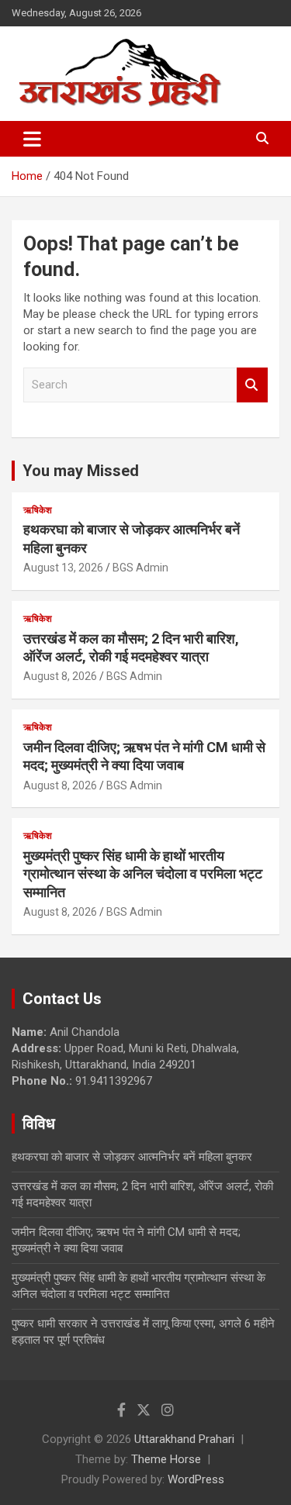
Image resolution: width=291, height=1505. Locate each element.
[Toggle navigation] (32, 139)
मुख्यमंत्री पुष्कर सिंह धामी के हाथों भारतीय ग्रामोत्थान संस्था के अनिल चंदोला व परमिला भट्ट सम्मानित (142, 873)
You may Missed (81, 470)
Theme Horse (166, 1459)
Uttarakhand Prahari (184, 1439)
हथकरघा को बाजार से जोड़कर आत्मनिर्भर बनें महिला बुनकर (132, 1157)
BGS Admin (140, 567)
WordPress (196, 1479)
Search (252, 385)
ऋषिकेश (37, 510)
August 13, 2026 (63, 567)
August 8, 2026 (60, 676)
